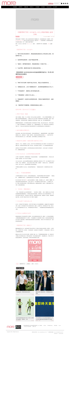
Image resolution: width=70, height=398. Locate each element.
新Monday (29, 43)
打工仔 (39, 40)
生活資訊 (43, 6)
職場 (26, 180)
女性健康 (37, 6)
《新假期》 (40, 325)
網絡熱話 (17, 36)
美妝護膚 (15, 6)
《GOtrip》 (44, 325)
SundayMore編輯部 (46, 36)
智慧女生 (32, 6)
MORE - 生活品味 (38, 320)
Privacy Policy (61, 333)
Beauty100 (49, 6)
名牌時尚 (20, 6)
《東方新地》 (56, 325)
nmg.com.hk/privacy (33, 254)
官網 (49, 43)
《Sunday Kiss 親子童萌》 (27, 326)
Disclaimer (55, 333)
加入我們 (55, 6)
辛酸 (33, 109)
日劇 (32, 263)
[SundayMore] (9, 3)
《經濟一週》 (34, 326)
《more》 (59, 325)
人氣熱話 (28, 263)
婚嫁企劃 (26, 6)
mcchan (17, 294)
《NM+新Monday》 (50, 325)
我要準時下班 (20, 40)
